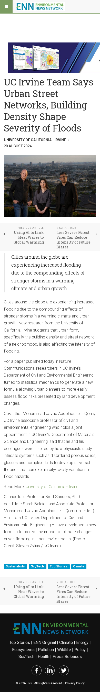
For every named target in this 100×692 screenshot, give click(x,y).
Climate (78, 566)
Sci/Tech (38, 566)
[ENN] (40, 6)
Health (43, 656)
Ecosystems (23, 649)
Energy (82, 642)
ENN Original (44, 642)
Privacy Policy (75, 683)
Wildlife (64, 649)
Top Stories (59, 566)
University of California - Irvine (52, 486)
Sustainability (15, 566)
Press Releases (67, 656)
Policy (80, 649)
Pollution (46, 649)
